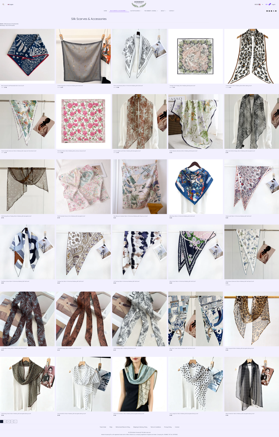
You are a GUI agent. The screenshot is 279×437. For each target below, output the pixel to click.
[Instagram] (271, 11)
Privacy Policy (168, 427)
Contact (177, 427)
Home (1, 24)
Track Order (103, 427)
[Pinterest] (269, 11)
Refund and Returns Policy (123, 427)
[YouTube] (275, 11)
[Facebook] (267, 11)
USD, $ (256, 4)
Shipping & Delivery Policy (140, 427)
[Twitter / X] (273, 11)
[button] (3, 4)
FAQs (110, 427)
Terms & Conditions (156, 427)
